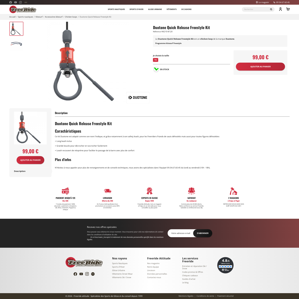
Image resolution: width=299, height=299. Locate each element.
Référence (157, 32)
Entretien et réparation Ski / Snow (194, 267)
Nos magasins (153, 263)
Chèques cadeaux (190, 275)
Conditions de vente (205, 296)
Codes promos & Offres (192, 272)
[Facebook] (10, 2)
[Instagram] (20, 2)
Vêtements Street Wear (122, 274)
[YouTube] (15, 2)
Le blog (185, 282)
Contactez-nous (154, 277)
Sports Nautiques (120, 263)
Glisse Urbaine (118, 270)
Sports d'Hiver (118, 267)
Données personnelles (157, 274)
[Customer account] (280, 10)
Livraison (151, 270)
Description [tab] (19, 171)
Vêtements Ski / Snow (121, 277)
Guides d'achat (188, 279)
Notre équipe (153, 267)
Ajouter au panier (30, 160)
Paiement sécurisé (225, 296)
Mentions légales (186, 296)
